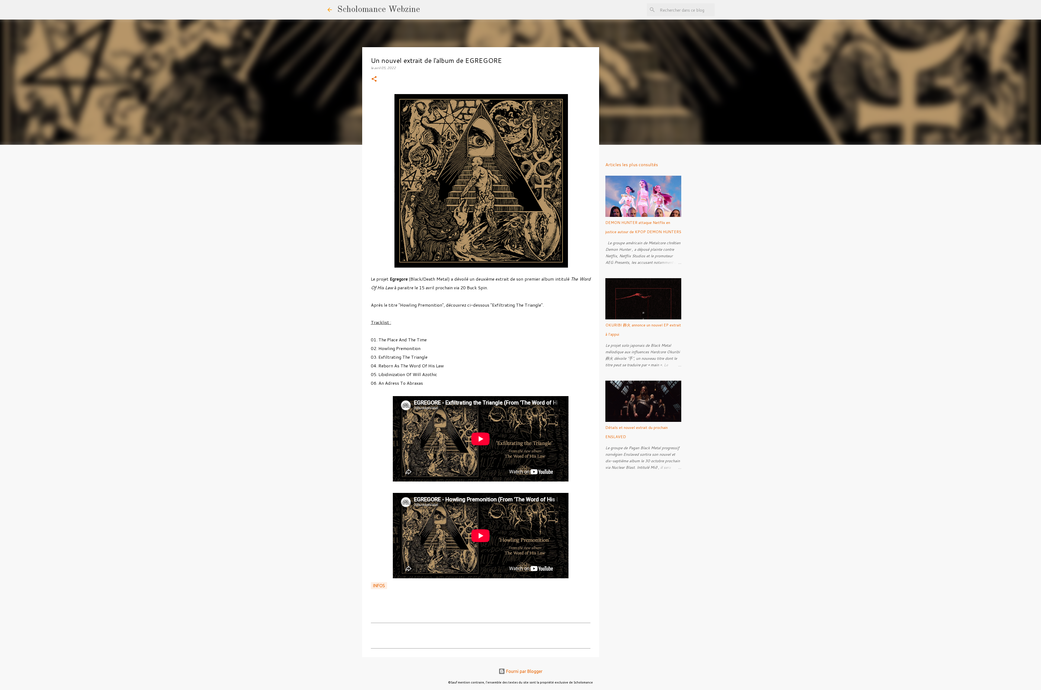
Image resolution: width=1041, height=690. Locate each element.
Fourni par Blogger (523, 671)
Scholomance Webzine (378, 9)
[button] (374, 79)
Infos (379, 585)
